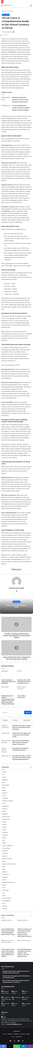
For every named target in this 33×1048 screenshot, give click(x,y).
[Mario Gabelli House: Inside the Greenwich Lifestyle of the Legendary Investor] (27, 1005)
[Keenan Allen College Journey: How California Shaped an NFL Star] (6, 1005)
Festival (4, 824)
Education (5, 814)
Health (4, 843)
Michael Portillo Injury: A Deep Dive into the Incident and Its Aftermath (21, 727)
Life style (4, 856)
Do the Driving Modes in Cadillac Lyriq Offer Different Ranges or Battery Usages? (21, 108)
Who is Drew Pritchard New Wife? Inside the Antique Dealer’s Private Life (20, 742)
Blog (3, 782)
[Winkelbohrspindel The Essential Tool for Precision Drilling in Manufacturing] (6, 99)
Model (4, 861)
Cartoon (4, 795)
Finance (4, 827)
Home (4, 11)
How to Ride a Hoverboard (21, 696)
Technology (10, 11)
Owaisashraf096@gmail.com (14, 1024)
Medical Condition (7, 858)
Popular (5, 720)
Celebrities (5, 798)
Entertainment (6, 816)
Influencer (5, 850)
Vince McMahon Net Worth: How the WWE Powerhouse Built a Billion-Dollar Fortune (8, 931)
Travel (4, 895)
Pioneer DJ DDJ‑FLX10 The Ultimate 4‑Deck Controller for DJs (23, 681)
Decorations (5, 806)
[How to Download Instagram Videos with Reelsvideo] (8, 674)
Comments (27, 720)
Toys (3, 893)
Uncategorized (6, 900)
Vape (3, 903)
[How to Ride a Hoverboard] (24, 690)
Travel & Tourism (7, 898)
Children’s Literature (7, 801)
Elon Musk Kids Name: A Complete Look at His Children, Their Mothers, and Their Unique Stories (24, 953)
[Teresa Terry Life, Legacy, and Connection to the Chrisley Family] (6, 735)
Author (4, 777)
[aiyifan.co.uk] (8, 5)
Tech (3, 887)
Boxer (4, 787)
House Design (6, 848)
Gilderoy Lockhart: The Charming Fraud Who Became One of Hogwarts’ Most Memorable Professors (24, 932)
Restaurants (5, 874)
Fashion (4, 822)
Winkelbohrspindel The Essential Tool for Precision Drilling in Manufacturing (20, 100)
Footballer (5, 832)
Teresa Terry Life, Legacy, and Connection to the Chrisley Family (21, 735)
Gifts (3, 840)
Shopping (4, 877)
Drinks (4, 811)
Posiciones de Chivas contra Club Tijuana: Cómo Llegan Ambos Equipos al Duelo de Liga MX (7, 953)
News (3, 866)
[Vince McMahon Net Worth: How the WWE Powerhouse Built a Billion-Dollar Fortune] (8, 923)
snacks (4, 879)
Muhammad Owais (8, 32)
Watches (4, 906)
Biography (5, 779)
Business (4, 793)
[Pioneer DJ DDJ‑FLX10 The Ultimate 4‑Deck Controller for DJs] (24, 674)
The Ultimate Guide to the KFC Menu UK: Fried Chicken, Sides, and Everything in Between (21, 757)
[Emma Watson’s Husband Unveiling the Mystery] (6, 750)
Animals (4, 772)
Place (3, 869)
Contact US (18, 1036)
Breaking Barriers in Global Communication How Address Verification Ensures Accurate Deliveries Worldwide (7, 700)
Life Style (5, 853)
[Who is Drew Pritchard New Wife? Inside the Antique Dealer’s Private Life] (6, 743)
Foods (4, 829)
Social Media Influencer (8, 882)
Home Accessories (7, 845)
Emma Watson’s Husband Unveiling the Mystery (20, 749)
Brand (4, 790)
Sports (4, 885)
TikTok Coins (12, 165)
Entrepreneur (5, 819)
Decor (4, 803)
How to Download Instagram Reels (16, 606)
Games (4, 837)
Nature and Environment (9, 864)
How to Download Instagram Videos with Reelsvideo (8, 681)
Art (3, 774)
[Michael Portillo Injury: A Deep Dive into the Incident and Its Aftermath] (6, 728)
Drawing (4, 808)
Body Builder (5, 785)
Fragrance (5, 835)
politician (4, 872)
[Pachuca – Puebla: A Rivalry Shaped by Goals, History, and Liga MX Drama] (16, 1005)
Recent (15, 720)
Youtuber (4, 908)
